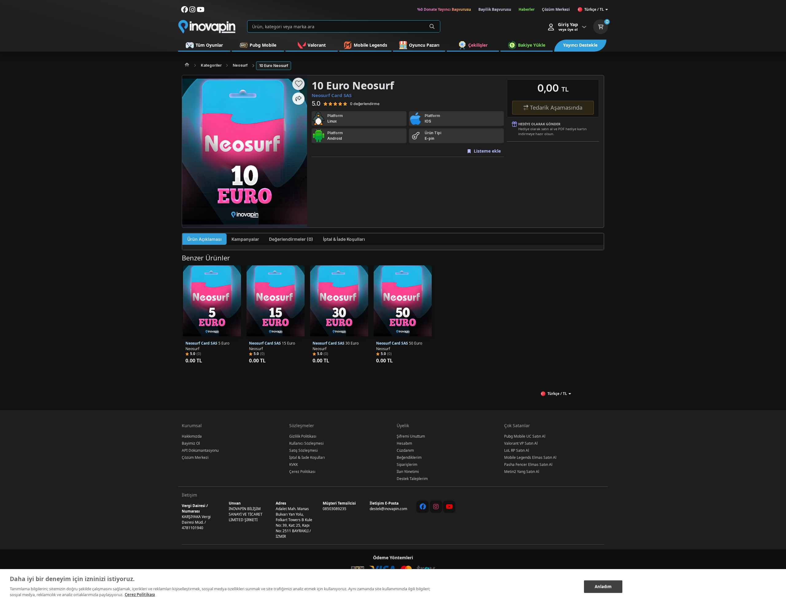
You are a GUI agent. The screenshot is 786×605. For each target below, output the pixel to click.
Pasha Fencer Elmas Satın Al (528, 464)
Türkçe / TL (594, 9)
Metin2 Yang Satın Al (521, 471)
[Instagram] (436, 507)
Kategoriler (211, 65)
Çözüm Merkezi (195, 457)
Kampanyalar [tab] (245, 239)
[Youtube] (449, 507)
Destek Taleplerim (412, 478)
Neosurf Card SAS (332, 95)
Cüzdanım (405, 450)
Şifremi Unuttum (411, 436)
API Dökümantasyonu (200, 450)
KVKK (293, 464)
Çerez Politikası (302, 471)
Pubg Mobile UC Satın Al (524, 436)
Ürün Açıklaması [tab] (204, 239)
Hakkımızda (192, 436)
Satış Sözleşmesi (303, 450)
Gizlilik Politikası (302, 436)
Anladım (603, 586)
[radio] (325, 103)
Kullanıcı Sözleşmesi (306, 443)
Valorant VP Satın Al (521, 443)
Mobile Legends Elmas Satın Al (530, 457)
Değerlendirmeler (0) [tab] (291, 239)
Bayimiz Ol (191, 443)
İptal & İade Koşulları (307, 457)
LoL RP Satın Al (516, 450)
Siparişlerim (407, 464)
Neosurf (240, 65)
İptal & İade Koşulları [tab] (344, 239)
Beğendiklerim (409, 457)
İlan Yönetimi (408, 471)
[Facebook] (422, 507)
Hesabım (404, 443)
